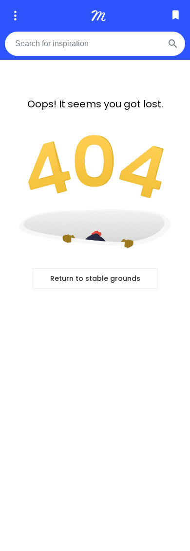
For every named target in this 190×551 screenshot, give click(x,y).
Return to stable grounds (95, 278)
